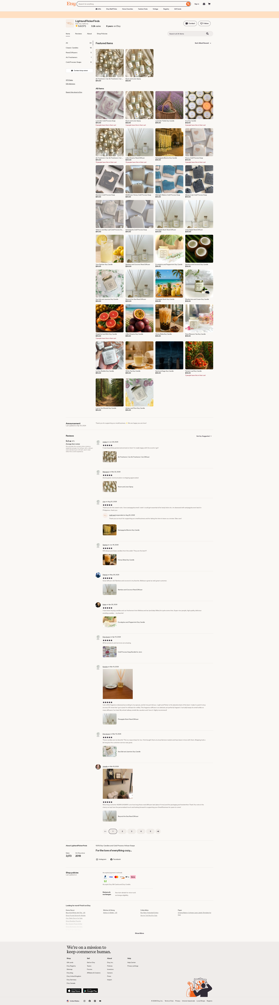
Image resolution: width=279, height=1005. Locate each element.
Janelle (105, 766)
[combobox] (131, 4)
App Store (74, 990)
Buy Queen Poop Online (74, 924)
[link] (105, 831)
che (104, 501)
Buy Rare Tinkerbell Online (149, 913)
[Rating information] (76, 26)
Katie (104, 604)
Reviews (78, 34)
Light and (112, 515)
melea (105, 442)
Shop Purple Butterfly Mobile (76, 915)
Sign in (197, 4)
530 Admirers (70, 84)
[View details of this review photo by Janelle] (118, 784)
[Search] (188, 4)
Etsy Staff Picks (111, 9)
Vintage (155, 9)
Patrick (105, 575)
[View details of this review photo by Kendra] (118, 684)
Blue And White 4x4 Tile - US (75, 913)
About (89, 34)
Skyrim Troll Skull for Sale (148, 915)
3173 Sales (69, 80)
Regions (209, 1001)
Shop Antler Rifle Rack (73, 929)
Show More (139, 933)
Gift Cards (177, 9)
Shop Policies (102, 34)
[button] (190, 23)
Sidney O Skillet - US (110, 913)
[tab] (79, 43)
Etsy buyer (106, 637)
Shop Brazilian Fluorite (73, 921)
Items (68, 34)
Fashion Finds (143, 9)
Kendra (105, 667)
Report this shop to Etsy (74, 92)
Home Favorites (127, 9)
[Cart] (209, 4)
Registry (166, 9)
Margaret (106, 472)
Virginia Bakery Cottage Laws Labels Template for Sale (194, 914)
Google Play (90, 990)
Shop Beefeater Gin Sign (74, 927)
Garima (105, 545)
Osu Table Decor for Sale (74, 918)
